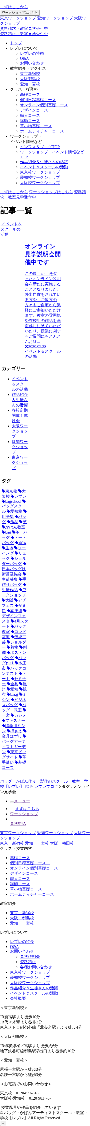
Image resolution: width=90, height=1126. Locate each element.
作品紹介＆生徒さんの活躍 (44, 162)
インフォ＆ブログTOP (40, 147)
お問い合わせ (32, 63)
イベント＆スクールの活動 (44, 167)
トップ (16, 43)
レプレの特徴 (32, 53)
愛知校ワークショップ (40, 177)
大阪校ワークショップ (40, 183)
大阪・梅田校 (62, 843)
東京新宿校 (30, 73)
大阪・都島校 (22, 918)
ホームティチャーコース (42, 131)
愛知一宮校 (30, 84)
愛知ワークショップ (55, 18)
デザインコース (34, 110)
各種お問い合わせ (36, 967)
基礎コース (30, 94)
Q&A (24, 58)
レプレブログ (46, 786)
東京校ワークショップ (40, 172)
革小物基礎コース (36, 126)
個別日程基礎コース (38, 100)
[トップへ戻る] (3, 1123)
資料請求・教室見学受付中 (24, 28)
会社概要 (18, 998)
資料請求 (28, 962)
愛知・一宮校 (37, 843)
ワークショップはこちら (20, 12)
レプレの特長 (22, 941)
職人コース (30, 115)
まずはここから (14, 7)
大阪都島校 (30, 79)
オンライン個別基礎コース (44, 105)
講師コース (30, 121)
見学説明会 (30, 956)
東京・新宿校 (12, 843)
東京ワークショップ (18, 18)
